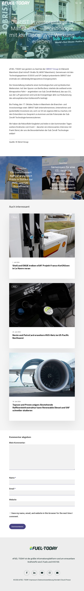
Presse (68, 580)
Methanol (38, 15)
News (48, 15)
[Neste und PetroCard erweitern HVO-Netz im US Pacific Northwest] (42, 315)
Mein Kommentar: (17, 443)
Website (12, 499)
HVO (14, 286)
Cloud (63, 580)
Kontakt (57, 580)
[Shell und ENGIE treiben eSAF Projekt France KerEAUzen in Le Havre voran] (42, 246)
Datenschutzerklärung (46, 580)
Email (12, 489)
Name (12, 478)
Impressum (33, 580)
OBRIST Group (52, 69)
